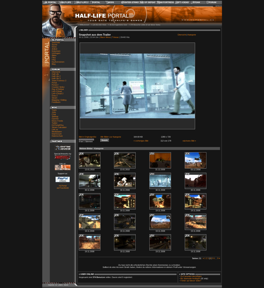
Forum (212, 2)
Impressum (57, 134)
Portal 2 (55, 85)
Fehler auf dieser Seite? (190, 281)
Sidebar (55, 116)
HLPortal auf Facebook (63, 187)
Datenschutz (57, 136)
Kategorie (192, 35)
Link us (55, 129)
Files (54, 57)
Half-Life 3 (56, 78)
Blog (53, 64)
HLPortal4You (58, 125)
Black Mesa (105, 37)
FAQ (54, 60)
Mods (111, 2)
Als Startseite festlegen (190, 278)
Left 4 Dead (182, 2)
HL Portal (50, 2)
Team (54, 110)
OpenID (55, 119)
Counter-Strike (130, 2)
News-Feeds (57, 121)
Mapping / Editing (59, 100)
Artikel (54, 49)
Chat (54, 114)
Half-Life (66, 2)
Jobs (54, 112)
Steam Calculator (59, 127)
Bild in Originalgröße (87, 137)
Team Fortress (165, 2)
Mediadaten (57, 132)
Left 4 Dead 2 (57, 93)
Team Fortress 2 (59, 80)
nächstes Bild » (189, 141)
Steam (196, 2)
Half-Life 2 (82, 2)
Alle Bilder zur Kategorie (110, 137)
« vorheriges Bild (141, 141)
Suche (54, 45)
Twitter (54, 123)
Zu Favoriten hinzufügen (191, 276)
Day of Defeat (148, 2)
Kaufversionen (58, 62)
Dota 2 (54, 96)
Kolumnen (56, 51)
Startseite (56, 42)
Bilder (54, 55)
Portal (96, 2)
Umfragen (56, 53)
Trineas (115, 37)
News (54, 47)
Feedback (56, 102)
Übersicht (56, 72)
